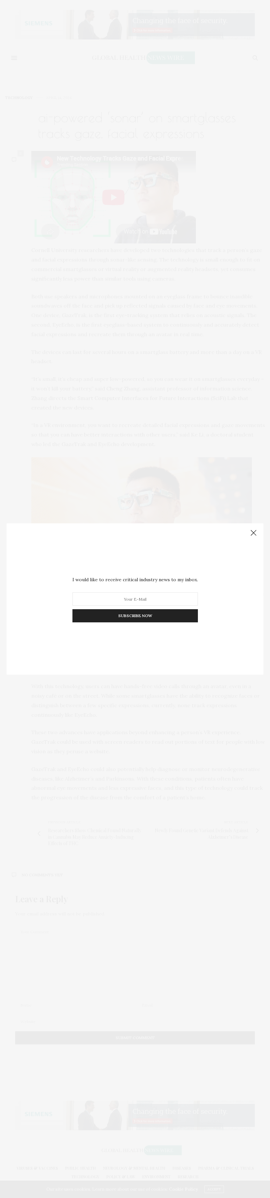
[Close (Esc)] (253, 533)
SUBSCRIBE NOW (135, 615)
